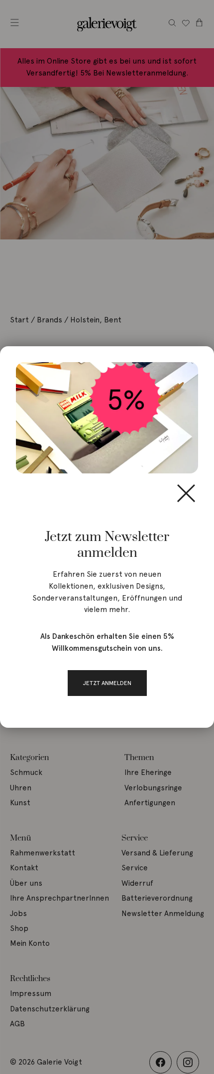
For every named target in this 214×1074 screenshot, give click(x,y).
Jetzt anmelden (107, 683)
